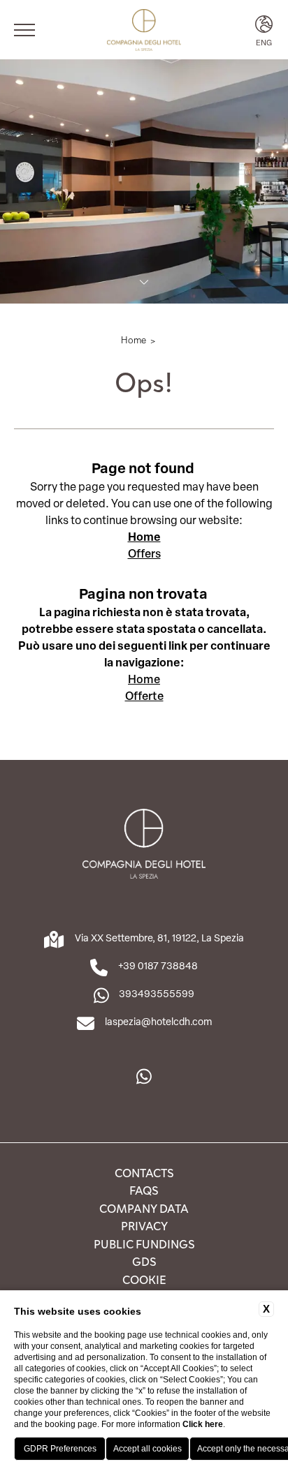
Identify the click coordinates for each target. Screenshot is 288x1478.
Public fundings (144, 1243)
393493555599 (156, 993)
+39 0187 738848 (158, 965)
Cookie (144, 1279)
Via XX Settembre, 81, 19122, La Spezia (159, 937)
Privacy (144, 1225)
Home (133, 339)
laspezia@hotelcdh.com (158, 1021)
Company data (144, 1208)
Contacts (144, 1172)
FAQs (144, 1189)
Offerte (144, 695)
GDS (144, 1261)
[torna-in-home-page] (143, 30)
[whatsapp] (144, 1076)
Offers (144, 553)
